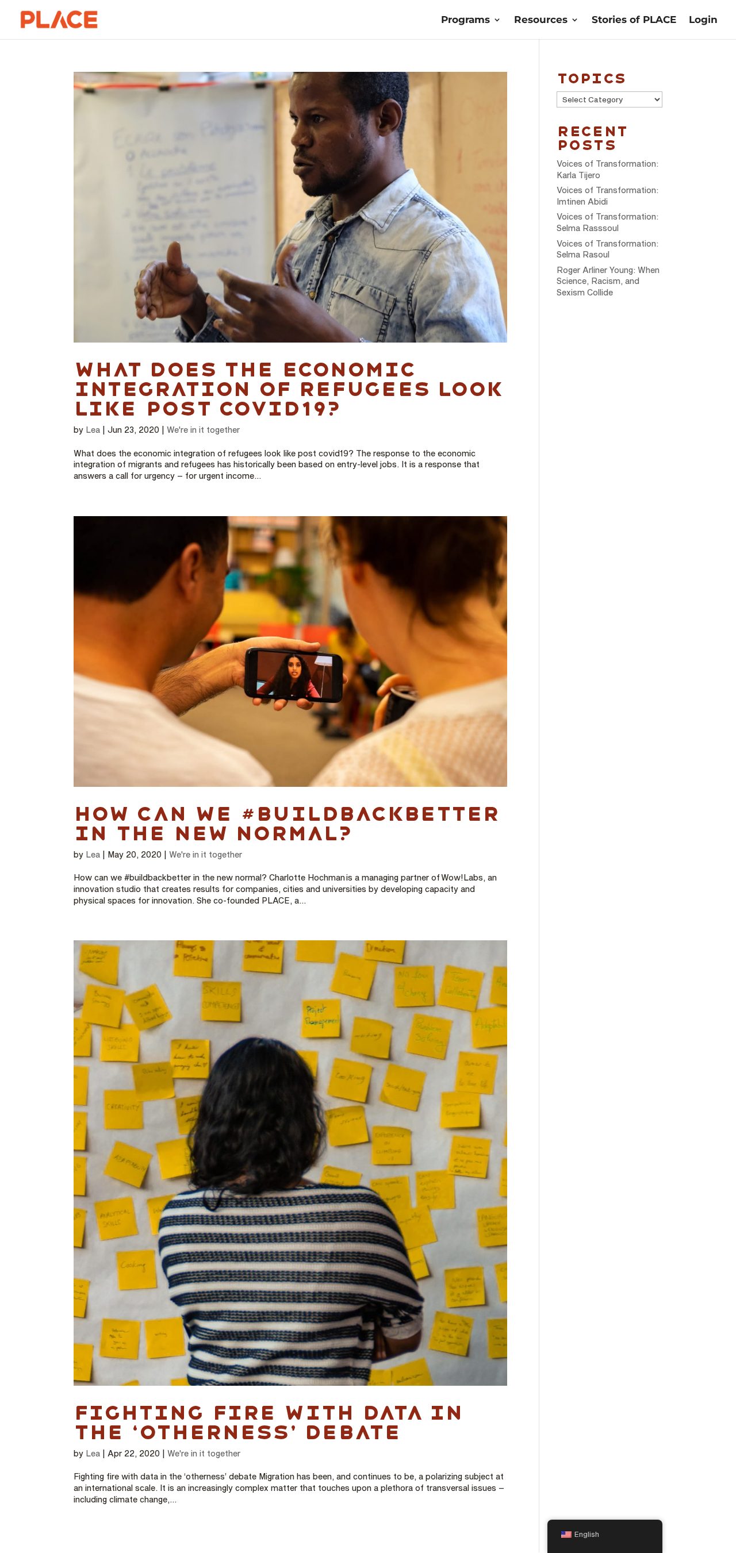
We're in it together (203, 430)
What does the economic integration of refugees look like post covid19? (287, 389)
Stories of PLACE (634, 20)
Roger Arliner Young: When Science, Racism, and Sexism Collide (608, 281)
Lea (93, 430)
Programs (465, 20)
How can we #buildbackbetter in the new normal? (287, 823)
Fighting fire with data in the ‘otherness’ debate (268, 1422)
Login (703, 20)
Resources (541, 20)
